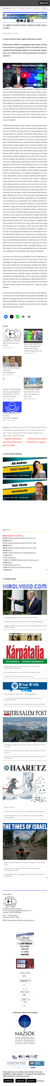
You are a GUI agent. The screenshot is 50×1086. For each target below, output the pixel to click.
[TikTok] (25, 22)
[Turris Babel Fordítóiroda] (36, 1066)
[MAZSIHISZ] (16, 1066)
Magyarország (38, 433)
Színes (9, 436)
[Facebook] (18, 22)
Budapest (9, 430)
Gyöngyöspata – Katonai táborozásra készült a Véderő (12, 343)
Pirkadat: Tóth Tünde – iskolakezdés (16, 497)
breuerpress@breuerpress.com (19, 911)
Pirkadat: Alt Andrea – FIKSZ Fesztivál (16, 475)
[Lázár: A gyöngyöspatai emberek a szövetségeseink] (12, 361)
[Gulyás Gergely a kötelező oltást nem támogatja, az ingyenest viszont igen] (33, 383)
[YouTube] (21, 22)
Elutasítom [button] (31, 1081)
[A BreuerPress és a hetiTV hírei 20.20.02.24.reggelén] (12, 407)
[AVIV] (15, 1060)
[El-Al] (28, 1060)
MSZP (5, 436)
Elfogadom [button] (20, 1081)
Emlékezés (40, 430)
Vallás (22, 436)
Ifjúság (14, 433)
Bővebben (40, 1081)
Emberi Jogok (31, 430)
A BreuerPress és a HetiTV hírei (19, 427)
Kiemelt (24, 433)
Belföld (33, 427)
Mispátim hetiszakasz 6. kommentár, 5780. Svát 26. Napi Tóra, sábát (13, 442)
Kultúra (30, 433)
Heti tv (6, 530)
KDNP (19, 433)
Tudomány (15, 436)
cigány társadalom (19, 430)
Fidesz (9, 433)
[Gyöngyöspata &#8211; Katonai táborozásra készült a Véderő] (12, 334)
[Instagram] (32, 22)
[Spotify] (28, 22)
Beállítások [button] (8, 1081)
